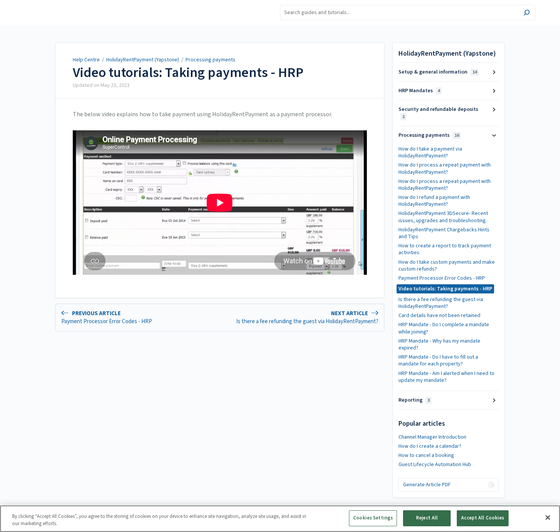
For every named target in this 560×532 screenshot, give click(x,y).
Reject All (427, 517)
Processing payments (210, 60)
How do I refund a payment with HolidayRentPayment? (434, 201)
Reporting (414, 400)
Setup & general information (437, 72)
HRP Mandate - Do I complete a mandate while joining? (443, 328)
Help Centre (86, 60)
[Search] (527, 13)
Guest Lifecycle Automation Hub (434, 464)
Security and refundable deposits (438, 113)
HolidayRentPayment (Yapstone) (142, 60)
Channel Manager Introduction (432, 437)
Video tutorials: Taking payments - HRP (188, 72)
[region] (280, 518)
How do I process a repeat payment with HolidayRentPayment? (444, 168)
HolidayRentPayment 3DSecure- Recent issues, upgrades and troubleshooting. (443, 217)
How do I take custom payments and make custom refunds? (446, 265)
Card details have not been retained (439, 315)
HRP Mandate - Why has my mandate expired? (439, 344)
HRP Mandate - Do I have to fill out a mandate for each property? (438, 360)
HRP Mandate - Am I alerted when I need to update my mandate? (446, 377)
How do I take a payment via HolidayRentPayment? (430, 152)
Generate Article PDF (427, 485)
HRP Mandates (419, 91)
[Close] (547, 517)
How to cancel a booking (426, 455)
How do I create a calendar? (429, 446)
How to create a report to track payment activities (444, 249)
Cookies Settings (373, 517)
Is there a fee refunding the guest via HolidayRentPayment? (440, 303)
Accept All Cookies (482, 517)
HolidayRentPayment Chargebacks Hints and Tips (444, 233)
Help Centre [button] (37, 4)
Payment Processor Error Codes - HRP (441, 278)
